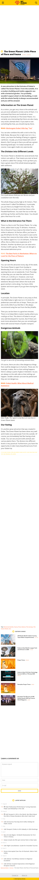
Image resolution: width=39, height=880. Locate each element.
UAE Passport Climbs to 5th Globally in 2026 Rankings (21, 829)
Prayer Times (21, 660)
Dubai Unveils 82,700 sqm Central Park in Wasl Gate (20, 840)
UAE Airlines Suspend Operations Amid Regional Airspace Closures (19, 864)
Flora (19, 627)
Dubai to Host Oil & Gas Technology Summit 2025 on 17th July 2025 (27, 673)
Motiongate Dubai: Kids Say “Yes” (19, 128)
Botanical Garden (9, 627)
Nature (24, 627)
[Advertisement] (19, 28)
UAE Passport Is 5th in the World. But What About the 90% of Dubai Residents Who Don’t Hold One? (20, 815)
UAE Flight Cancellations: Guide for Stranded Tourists (21, 846)
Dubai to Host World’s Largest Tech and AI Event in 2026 (27, 648)
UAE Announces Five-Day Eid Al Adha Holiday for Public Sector (19, 822)
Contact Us (15, 875)
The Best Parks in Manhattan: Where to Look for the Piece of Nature (19, 254)
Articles (11, 868)
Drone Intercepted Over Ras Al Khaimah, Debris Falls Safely (20, 852)
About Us (24, 875)
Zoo (10, 628)
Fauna (16, 627)
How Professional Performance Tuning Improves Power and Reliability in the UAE (20, 808)
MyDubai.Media (5, 868)
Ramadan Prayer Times (24, 684)
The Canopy (29, 627)
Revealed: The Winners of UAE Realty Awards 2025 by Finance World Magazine (26, 698)
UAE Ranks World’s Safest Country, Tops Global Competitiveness (27, 636)
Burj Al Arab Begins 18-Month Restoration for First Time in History (20, 836)
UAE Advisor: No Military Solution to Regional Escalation (18, 859)
